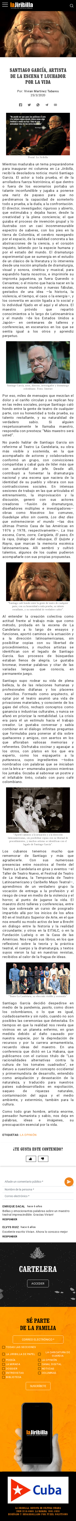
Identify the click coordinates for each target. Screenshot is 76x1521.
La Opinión (28, 1134)
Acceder (38, 1283)
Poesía (10, 1359)
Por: (20, 91)
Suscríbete (38, 1386)
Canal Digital (52, 1364)
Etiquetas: (10, 1134)
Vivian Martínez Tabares (41, 91)
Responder (9, 1219)
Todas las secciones (21, 1347)
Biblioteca (13, 1377)
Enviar (69, 1181)
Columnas (49, 1372)
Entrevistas (15, 1372)
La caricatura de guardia (58, 1354)
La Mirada (13, 1364)
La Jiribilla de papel (20, 1354)
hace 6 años (34, 1206)
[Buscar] (71, 5)
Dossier (11, 1368)
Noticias (48, 1368)
